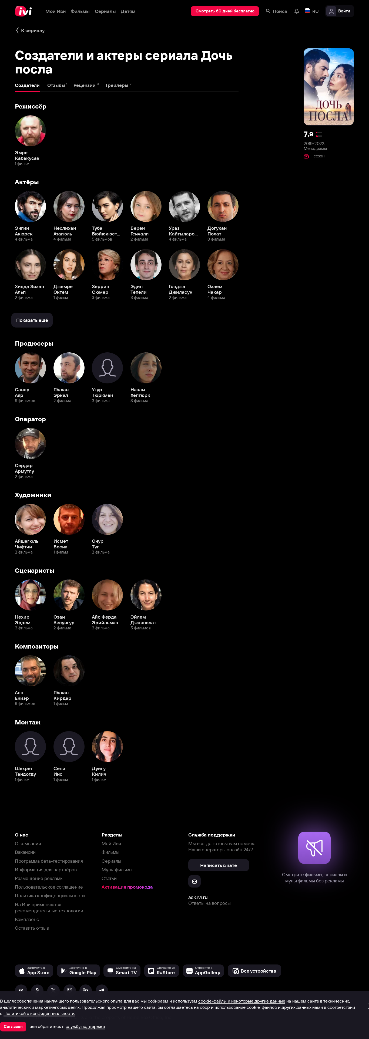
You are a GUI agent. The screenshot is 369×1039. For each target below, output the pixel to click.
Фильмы (110, 852)
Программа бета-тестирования (49, 860)
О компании (28, 843)
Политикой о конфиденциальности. (39, 1013)
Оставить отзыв (32, 927)
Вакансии (25, 852)
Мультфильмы (117, 869)
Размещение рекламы (39, 878)
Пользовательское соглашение (49, 886)
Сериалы (111, 860)
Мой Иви (111, 843)
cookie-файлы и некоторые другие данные (241, 1000)
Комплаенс (27, 919)
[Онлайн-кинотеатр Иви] (25, 11)
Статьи (109, 878)
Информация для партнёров (46, 869)
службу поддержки (85, 1026)
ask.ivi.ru (198, 897)
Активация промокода (127, 886)
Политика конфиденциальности (50, 895)
